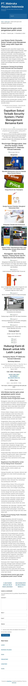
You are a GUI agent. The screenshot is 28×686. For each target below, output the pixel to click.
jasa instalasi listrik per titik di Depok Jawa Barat (7, 584)
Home (2, 21)
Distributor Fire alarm (6, 649)
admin (4, 33)
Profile (2, 668)
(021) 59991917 (14, 376)
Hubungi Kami (4, 659)
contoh (3, 645)
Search (24, 16)
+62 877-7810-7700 (14, 374)
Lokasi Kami (4, 663)
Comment (3, 597)
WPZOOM (14, 682)
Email (2, 618)
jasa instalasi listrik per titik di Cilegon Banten (20, 584)
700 (14, 377)
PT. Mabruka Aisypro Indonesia (12, 5)
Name (2, 612)
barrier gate (7, 21)
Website (3, 624)
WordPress (9, 681)
